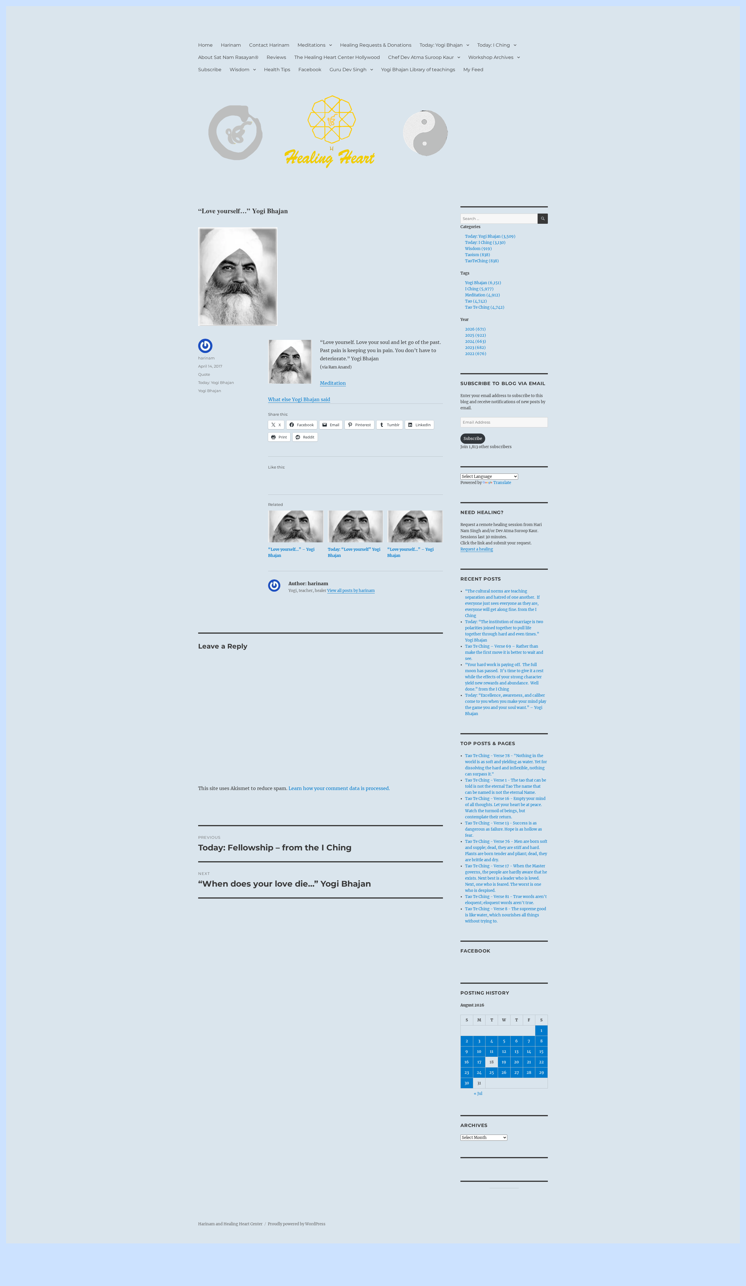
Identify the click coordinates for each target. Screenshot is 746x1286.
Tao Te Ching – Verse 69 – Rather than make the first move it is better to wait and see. (504, 652)
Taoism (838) (477, 254)
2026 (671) (475, 329)
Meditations (312, 45)
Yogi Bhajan (209, 390)
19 (504, 1062)
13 (516, 1051)
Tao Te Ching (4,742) (484, 307)
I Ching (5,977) (479, 288)
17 (479, 1062)
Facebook (309, 69)
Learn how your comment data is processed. (339, 788)
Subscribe (209, 69)
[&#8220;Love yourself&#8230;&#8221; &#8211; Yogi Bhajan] (296, 526)
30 (467, 1083)
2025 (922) (475, 335)
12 (504, 1051)
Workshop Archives (490, 57)
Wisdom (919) (478, 248)
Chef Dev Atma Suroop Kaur (421, 57)
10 (479, 1051)
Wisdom (239, 69)
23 (467, 1072)
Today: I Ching (493, 45)
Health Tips (277, 69)
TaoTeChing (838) (482, 260)
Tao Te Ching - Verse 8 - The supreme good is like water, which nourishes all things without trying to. (505, 915)
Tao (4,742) (476, 301)
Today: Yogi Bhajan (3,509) (490, 236)
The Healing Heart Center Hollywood (337, 57)
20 (516, 1062)
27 (516, 1072)
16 (467, 1062)
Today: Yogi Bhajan (441, 45)
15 (541, 1051)
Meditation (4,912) (482, 295)
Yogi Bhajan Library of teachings (418, 69)
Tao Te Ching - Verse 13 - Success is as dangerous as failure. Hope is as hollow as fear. (503, 829)
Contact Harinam (269, 45)
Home (205, 45)
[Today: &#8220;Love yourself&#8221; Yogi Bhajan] (355, 526)
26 (504, 1072)
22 (541, 1062)
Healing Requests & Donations (375, 45)
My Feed (473, 69)
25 (491, 1072)
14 (529, 1051)
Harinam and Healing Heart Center (230, 1224)
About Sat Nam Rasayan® (228, 57)
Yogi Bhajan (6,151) (483, 282)
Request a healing (476, 549)
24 (479, 1072)
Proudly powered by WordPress (297, 1224)
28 (529, 1072)
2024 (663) (475, 341)
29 (541, 1072)
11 (491, 1051)
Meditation (333, 383)
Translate (502, 482)
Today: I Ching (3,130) (485, 242)
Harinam (231, 45)
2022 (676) (475, 353)
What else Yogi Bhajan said (299, 399)
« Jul (478, 1093)
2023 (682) (475, 347)
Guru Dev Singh (348, 69)
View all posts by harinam (351, 590)
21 (529, 1062)
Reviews (276, 57)
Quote (204, 374)
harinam (206, 358)
